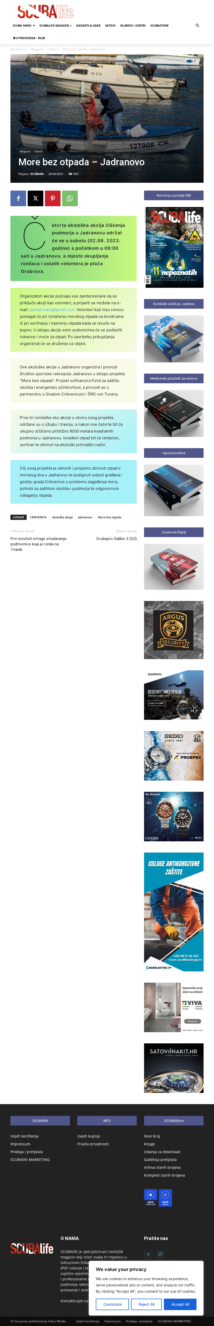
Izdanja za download (162, 1151)
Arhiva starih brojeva (162, 1167)
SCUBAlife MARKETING (30, 1159)
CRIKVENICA (38, 517)
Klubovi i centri (133, 25)
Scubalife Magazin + (55, 25)
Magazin (37, 49)
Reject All (146, 1304)
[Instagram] (160, 1254)
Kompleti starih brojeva (164, 1175)
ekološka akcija (62, 517)
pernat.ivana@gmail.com (52, 309)
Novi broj (152, 1136)
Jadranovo (85, 517)
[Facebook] (18, 198)
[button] (197, 25)
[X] (35, 198)
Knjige (149, 1143)
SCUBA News (22, 25)
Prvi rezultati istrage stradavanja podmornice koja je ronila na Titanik (38, 544)
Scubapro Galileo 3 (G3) (116, 538)
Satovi (110, 25)
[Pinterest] (53, 198)
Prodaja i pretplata (26, 1151)
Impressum (20, 1143)
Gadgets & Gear (88, 25)
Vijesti (53, 49)
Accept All (180, 1304)
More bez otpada (109, 517)
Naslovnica (18, 49)
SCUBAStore (159, 25)
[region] (146, 1288)
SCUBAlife (37, 174)
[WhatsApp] (70, 198)
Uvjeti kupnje (88, 1136)
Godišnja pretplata (160, 1159)
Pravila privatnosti (93, 1143)
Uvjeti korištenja (24, 1136)
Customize (112, 1304)
